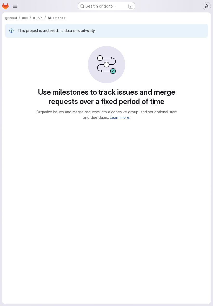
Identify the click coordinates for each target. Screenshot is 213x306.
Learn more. (120, 117)
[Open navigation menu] (15, 6)
